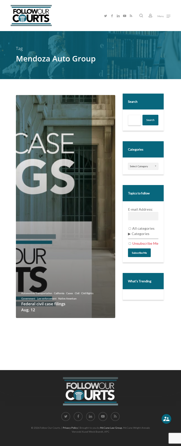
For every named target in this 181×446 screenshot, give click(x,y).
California (59, 293)
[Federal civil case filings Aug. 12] (65, 206)
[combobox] (143, 166)
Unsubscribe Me (145, 243)
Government (28, 298)
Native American (67, 298)
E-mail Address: (140, 209)
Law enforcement (47, 298)
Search (133, 101)
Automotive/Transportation (36, 293)
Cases (69, 293)
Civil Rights (87, 293)
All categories (143, 228)
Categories (140, 233)
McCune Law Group (111, 427)
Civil (77, 293)
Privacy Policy (70, 427)
